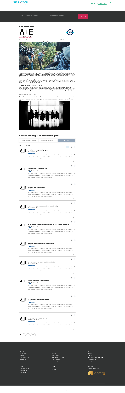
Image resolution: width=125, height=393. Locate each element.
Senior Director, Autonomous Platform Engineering (43, 206)
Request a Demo (102, 3)
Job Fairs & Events (24, 364)
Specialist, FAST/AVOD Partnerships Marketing (41, 262)
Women (89, 351)
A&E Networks (31, 153)
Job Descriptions (23, 359)
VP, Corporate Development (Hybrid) (39, 299)
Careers (53, 371)
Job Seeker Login (24, 366)
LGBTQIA (90, 355)
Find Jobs (22, 351)
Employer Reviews (55, 355)
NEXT (32, 334)
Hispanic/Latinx (91, 361)
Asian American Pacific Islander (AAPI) (96, 357)
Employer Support (56, 359)
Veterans (90, 353)
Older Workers (91, 366)
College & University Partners (58, 357)
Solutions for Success (24, 361)
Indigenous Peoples (92, 359)
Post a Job (93, 3)
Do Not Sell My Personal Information (59, 374)
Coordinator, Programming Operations (39, 150)
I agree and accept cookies (62, 390)
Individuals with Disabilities (93, 364)
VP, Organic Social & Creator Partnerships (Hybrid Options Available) (48, 224)
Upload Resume (23, 353)
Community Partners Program (94, 368)
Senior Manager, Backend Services (38, 168)
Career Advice (23, 355)
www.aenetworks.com (25, 37)
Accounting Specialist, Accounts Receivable (41, 243)
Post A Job (54, 351)
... (19, 337)
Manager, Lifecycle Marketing (36, 187)
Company (54, 369)
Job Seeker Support (24, 368)
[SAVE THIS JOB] (75, 147)
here (54, 387)
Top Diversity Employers (25, 357)
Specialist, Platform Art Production (38, 280)
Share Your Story (23, 372)
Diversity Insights (23, 370)
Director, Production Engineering (37, 318)
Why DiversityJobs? (56, 353)
